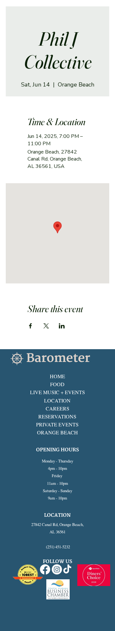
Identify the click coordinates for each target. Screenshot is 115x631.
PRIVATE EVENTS (57, 424)
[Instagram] (57, 569)
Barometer (58, 358)
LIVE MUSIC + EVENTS (57, 392)
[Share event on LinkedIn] (62, 325)
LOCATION (57, 400)
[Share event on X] (46, 325)
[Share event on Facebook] (30, 325)
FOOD (57, 384)
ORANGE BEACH (57, 432)
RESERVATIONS (57, 416)
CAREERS (57, 408)
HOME (57, 376)
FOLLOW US (57, 562)
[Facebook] (45, 569)
